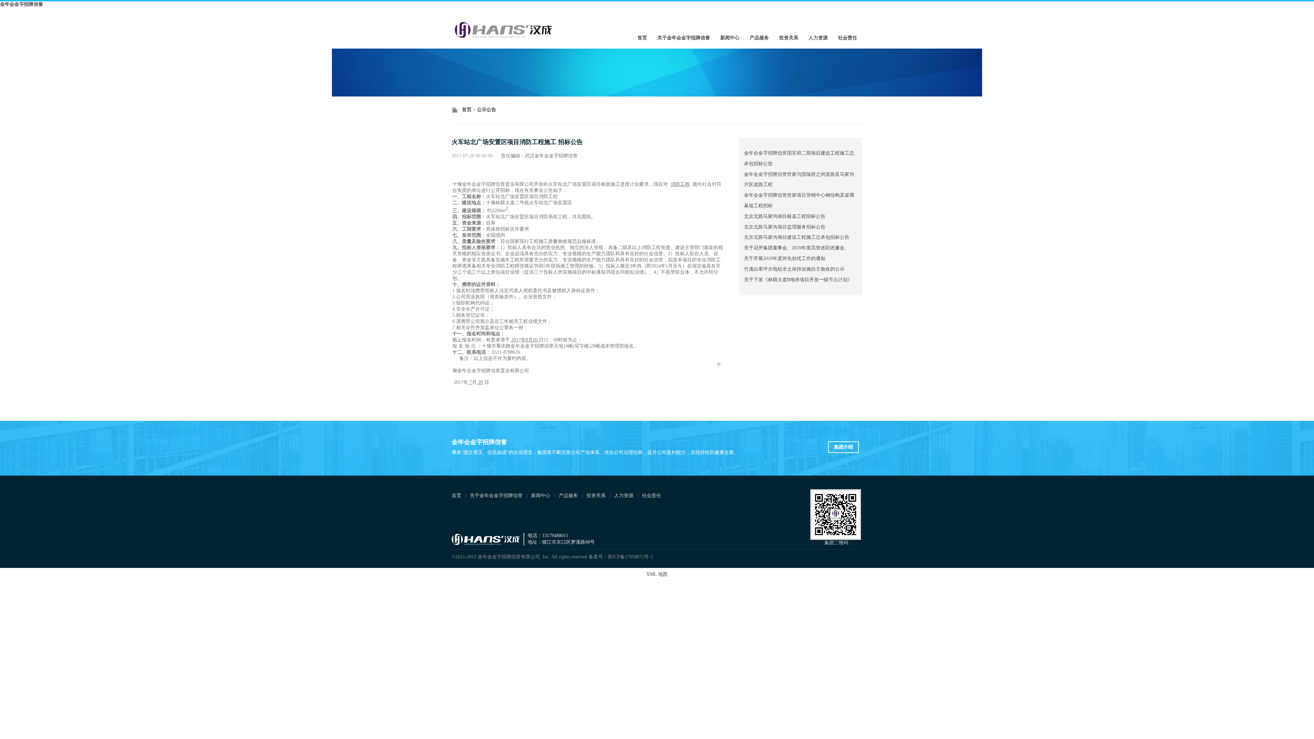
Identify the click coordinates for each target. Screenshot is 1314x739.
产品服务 (759, 37)
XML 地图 (657, 574)
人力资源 (818, 37)
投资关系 (788, 37)
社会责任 (847, 37)
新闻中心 (729, 37)
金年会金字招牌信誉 (21, 4)
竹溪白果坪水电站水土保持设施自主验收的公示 (794, 269)
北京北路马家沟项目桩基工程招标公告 (784, 216)
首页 (642, 37)
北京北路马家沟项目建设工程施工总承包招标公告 (796, 237)
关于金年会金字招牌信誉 (683, 37)
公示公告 (486, 109)
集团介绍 (843, 447)
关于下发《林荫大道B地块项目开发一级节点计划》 (798, 279)
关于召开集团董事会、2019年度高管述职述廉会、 (796, 247)
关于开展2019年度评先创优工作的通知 (784, 258)
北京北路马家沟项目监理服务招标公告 (784, 227)
